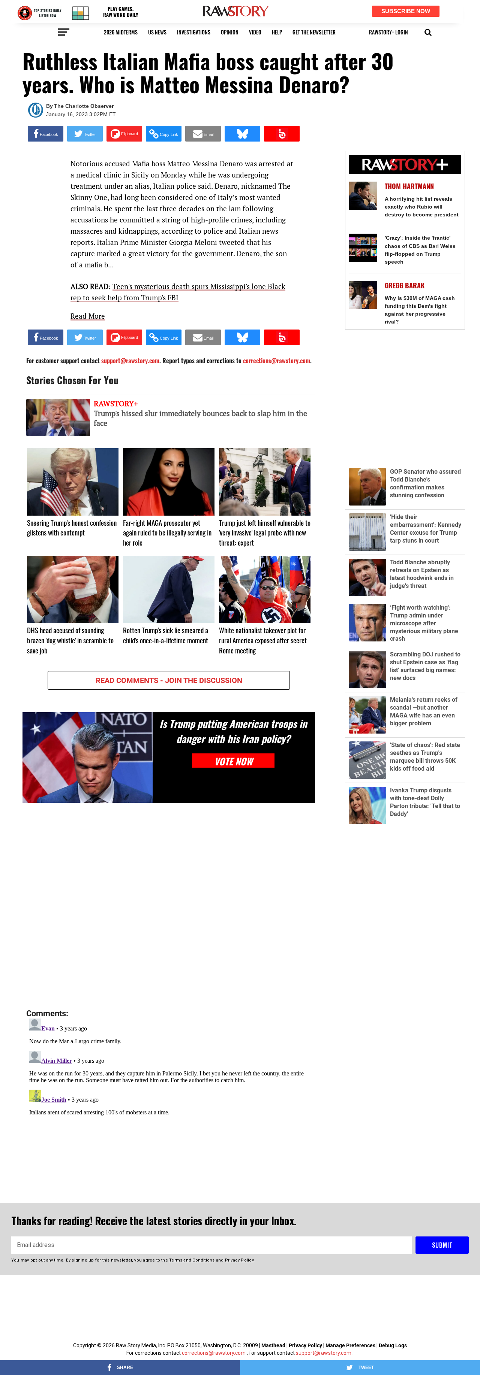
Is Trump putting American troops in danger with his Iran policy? (233, 731)
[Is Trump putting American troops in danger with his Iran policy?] (87, 757)
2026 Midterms (121, 32)
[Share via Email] (203, 134)
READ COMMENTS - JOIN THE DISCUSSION (169, 680)
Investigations (193, 32)
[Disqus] (168, 906)
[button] (428, 31)
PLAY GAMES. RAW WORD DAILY (120, 11)
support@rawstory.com (323, 1353)
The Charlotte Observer (84, 106)
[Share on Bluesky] (242, 134)
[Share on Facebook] (45, 134)
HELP (277, 32)
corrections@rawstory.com (214, 1353)
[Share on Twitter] (85, 134)
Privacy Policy (305, 1345)
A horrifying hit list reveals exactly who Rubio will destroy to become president (422, 207)
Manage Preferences (351, 1345)
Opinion (229, 32)
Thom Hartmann (409, 186)
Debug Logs (393, 1345)
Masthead (273, 1345)
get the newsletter (314, 32)
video (255, 32)
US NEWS (157, 32)
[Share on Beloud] (282, 134)
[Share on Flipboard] (124, 134)
